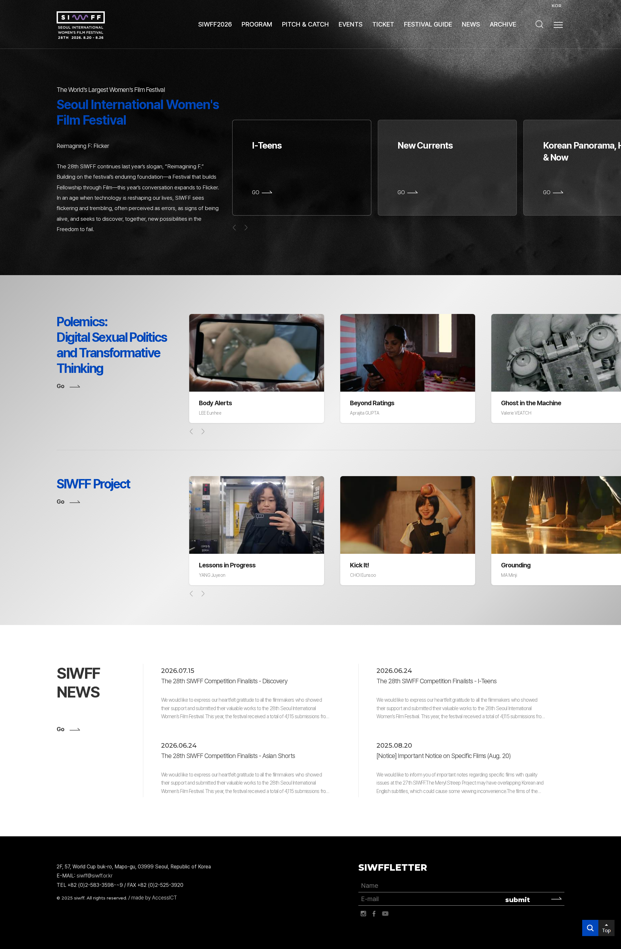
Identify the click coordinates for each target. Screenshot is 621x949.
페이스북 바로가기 (374, 913)
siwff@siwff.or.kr (95, 876)
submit (517, 900)
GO (255, 192)
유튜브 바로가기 (385, 913)
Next (203, 431)
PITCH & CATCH (305, 24)
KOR (556, 5)
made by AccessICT (154, 898)
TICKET (383, 24)
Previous (191, 431)
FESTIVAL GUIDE (428, 24)
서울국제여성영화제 (81, 25)
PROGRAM (257, 24)
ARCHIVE (503, 24)
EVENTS (351, 24)
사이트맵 (558, 25)
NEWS (471, 24)
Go (60, 386)
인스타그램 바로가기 (363, 913)
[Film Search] (539, 24)
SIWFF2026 (215, 24)
